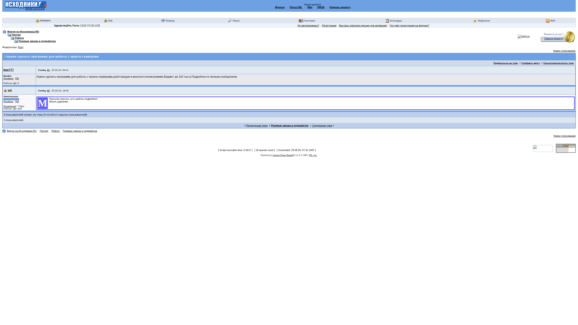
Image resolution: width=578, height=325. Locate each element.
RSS (552, 20)
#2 (48, 90)
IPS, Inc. (313, 155)
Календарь (396, 20)
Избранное (484, 20)
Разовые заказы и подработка (37, 41)
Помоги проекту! (553, 38)
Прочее (16, 34)
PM (17, 78)
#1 (48, 70)
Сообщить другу (531, 63)
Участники (309, 20)
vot (10, 90)
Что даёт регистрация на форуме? (409, 25)
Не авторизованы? (308, 25)
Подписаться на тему (506, 63)
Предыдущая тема (257, 125)
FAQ (110, 20)
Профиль (8, 78)
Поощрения (9, 106)
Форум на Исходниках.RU (23, 31)
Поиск (236, 20)
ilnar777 (8, 70)
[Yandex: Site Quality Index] (544, 148)
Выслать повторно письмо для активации (363, 25)
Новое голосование (564, 50)
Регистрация (329, 25)
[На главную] (25, 5)
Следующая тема (322, 125)
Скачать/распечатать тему (558, 63)
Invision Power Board (282, 155)
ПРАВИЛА (45, 20)
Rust (20, 47)
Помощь (170, 20)
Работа (19, 38)
